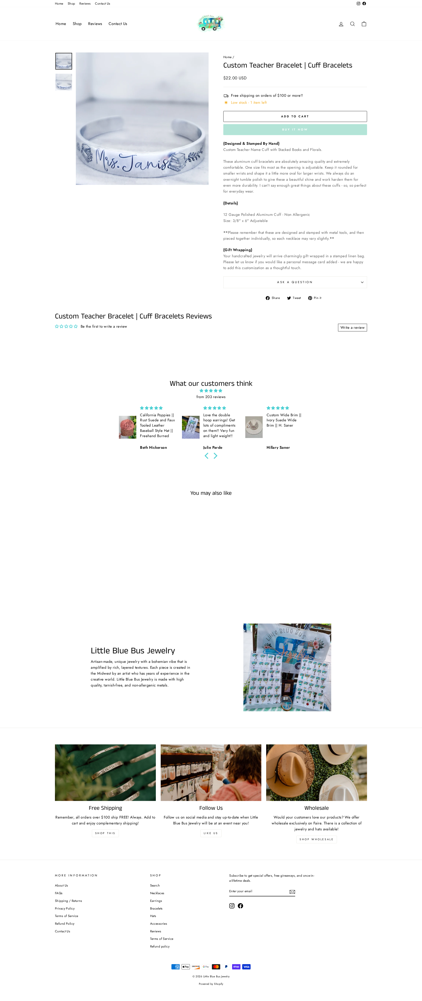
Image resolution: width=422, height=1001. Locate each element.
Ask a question (295, 282)
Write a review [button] (352, 327)
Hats (153, 916)
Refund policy (160, 946)
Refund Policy (65, 923)
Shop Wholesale (317, 839)
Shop (71, 3)
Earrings (156, 901)
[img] (211, 391)
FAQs (59, 893)
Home (59, 3)
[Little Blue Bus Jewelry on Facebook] (240, 905)
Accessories (158, 923)
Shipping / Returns (68, 901)
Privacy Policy (65, 908)
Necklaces (157, 893)
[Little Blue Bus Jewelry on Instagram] (232, 905)
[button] (208, 456)
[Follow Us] (211, 772)
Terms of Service (66, 916)
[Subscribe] (292, 891)
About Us (61, 885)
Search (155, 885)
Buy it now (295, 129)
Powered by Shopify (211, 984)
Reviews (85, 3)
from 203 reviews (211, 396)
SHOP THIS (105, 833)
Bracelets (156, 908)
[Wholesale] (316, 772)
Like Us (211, 833)
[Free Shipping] (105, 772)
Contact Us (102, 3)
